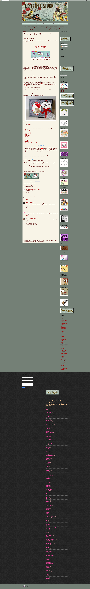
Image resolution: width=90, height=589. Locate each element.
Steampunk (48, 550)
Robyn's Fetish (48, 523)
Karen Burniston (48, 478)
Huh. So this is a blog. (64, 321)
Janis (27, 218)
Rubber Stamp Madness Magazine (51, 527)
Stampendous (40, 45)
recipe (47, 519)
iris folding (48, 474)
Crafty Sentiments (49, 442)
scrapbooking (48, 529)
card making (48, 428)
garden (47, 463)
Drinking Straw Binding (50, 455)
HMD (24, 84)
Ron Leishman (48, 524)
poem (47, 513)
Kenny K (47, 479)
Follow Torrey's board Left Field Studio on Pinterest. (63, 53)
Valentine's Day (48, 571)
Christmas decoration (49, 432)
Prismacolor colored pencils (50, 516)
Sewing (47, 532)
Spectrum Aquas (48, 540)
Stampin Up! (48, 548)
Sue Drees (27, 140)
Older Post (56, 245)
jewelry (47, 477)
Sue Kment (27, 141)
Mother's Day (48, 501)
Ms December (48, 502)
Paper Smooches (48, 509)
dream (47, 454)
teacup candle (48, 559)
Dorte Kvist (27, 134)
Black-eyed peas (48, 420)
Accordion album (49, 412)
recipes (47, 520)
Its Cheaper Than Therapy (50, 475)
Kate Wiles (27, 136)
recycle (47, 521)
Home (25, 23)
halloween (47, 469)
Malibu (47, 493)
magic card (48, 490)
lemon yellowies (48, 486)
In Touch (62, 342)
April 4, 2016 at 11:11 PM (31, 196)
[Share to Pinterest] (39, 181)
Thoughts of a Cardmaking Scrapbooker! (63, 327)
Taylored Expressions (49, 555)
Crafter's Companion (49, 440)
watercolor (47, 574)
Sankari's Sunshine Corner (64, 359)
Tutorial (47, 570)
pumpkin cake (48, 517)
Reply (27, 193)
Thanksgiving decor (49, 563)
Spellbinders (48, 544)
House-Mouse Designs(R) (38, 83)
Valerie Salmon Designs (64, 369)
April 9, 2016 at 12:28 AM (32, 218)
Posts (63, 44)
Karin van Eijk (27, 135)
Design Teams (53, 23)
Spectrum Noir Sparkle (49, 543)
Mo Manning (48, 500)
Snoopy (26, 139)
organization (48, 506)
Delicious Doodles (49, 450)
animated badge (48, 413)
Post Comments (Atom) (31, 247)
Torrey (28, 181)
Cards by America (62, 331)
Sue (26, 202)
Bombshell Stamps (49, 421)
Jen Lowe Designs (62, 337)
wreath (47, 575)
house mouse (28, 183)
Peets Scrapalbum (63, 317)
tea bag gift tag (48, 556)
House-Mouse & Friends (64, 324)
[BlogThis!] (36, 181)
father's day (48, 459)
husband (47, 471)
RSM (46, 525)
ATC (46, 417)
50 (46, 409)
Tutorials (29, 23)
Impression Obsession (49, 473)
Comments (64, 46)
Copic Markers (48, 436)
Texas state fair (48, 562)
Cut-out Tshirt (48, 446)
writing (47, 577)
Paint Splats (29, 124)
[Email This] (35, 181)
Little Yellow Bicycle (49, 489)
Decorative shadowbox (49, 448)
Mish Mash (63, 348)
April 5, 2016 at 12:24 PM (31, 202)
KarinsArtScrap (28, 189)
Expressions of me (64, 345)
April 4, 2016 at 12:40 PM (35, 189)
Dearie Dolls (48, 447)
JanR (26, 196)
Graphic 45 (47, 467)
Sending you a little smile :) (63, 366)
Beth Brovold (27, 130)
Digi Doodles (48, 451)
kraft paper (48, 482)
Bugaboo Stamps (49, 425)
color (46, 435)
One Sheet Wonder (49, 505)
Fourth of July (48, 462)
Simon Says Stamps (49, 535)
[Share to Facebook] (38, 181)
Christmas (47, 431)
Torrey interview (48, 567)
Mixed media (48, 498)
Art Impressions (48, 416)
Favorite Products (36, 23)
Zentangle (47, 578)
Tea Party (47, 558)
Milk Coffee (48, 496)
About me (60, 23)
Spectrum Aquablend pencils (50, 539)
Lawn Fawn (48, 485)
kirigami (47, 481)
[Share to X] (37, 181)
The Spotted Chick (63, 340)
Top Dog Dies (48, 566)
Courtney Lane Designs (63, 356)
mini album (48, 497)
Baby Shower (48, 419)
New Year (47, 504)
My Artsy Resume (45, 23)
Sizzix (47, 536)
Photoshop (48, 512)
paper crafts (48, 508)
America (26, 129)
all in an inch (63, 350)
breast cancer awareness (50, 424)
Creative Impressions (49, 443)
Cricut (47, 444)
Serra (47, 531)
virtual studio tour (49, 573)
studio (47, 552)
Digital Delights (48, 452)
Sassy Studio (48, 528)
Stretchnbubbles (48, 551)
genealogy (47, 466)
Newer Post (25, 245)
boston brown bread (49, 423)
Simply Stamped (64, 353)
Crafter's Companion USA (64, 362)
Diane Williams (28, 133)
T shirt (47, 554)
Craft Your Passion (49, 439)
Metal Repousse (48, 494)
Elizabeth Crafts (48, 458)
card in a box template (49, 427)
